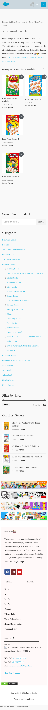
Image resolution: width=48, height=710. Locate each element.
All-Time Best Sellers (11, 259)
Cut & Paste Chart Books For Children (23, 345)
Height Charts (8, 380)
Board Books (12, 296)
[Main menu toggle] (43, 4)
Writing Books (13, 305)
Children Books (8, 264)
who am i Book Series (16, 291)
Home (4, 22)
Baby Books (12, 341)
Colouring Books (14, 318)
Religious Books (9, 355)
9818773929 (21, 658)
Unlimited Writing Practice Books (16, 360)
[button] (37, 4)
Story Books (12, 286)
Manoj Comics (8, 385)
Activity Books (13, 327)
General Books (8, 254)
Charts (9, 314)
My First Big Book (14, 332)
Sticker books (12, 277)
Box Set (5, 244)
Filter (6, 404)
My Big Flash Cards (15, 309)
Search (41, 221)
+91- (15, 658)
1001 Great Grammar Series (13, 249)
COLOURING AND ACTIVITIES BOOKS (25, 273)
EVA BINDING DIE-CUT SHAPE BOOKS (25, 336)
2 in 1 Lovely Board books (18, 300)
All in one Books (14, 282)
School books (7, 375)
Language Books (9, 239)
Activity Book (8, 365)
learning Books (13, 268)
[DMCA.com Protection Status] (9, 683)
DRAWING (12, 350)
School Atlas (12, 323)
